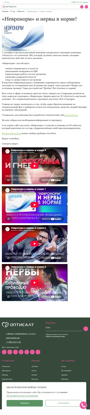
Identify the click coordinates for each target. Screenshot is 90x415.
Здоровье (64, 375)
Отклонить (63, 403)
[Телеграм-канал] (10, 352)
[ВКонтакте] (15, 352)
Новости (20, 11)
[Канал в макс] (4, 352)
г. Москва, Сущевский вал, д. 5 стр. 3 (21, 334)
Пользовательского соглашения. (22, 395)
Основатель (6, 366)
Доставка (35, 366)
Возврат (34, 375)
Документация (7, 379)
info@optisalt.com (13, 338)
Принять (24, 403)
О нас (13, 11)
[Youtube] (32, 352)
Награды (5, 375)
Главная (5, 11)
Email (48, 328)
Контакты (35, 379)
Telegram (85, 2)
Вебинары (64, 379)
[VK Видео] (38, 352)
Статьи (63, 366)
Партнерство (6, 371)
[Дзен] (26, 352)
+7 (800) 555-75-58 (76, 2)
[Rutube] (21, 352)
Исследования (66, 371)
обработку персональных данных (55, 336)
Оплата (34, 371)
